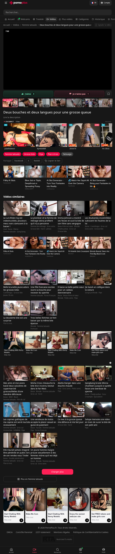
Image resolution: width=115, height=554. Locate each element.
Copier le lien (54, 160)
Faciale (39, 428)
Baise (10, 229)
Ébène (15, 229)
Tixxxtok (39, 19)
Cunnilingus (95, 226)
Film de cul (21, 399)
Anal (5, 229)
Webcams (25, 19)
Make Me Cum (31, 350)
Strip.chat (7, 355)
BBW (11, 397)
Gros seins (51, 226)
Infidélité (16, 430)
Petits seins (68, 298)
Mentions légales (62, 532)
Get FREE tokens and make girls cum (100, 351)
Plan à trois (53, 154)
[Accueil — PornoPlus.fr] (18, 2)
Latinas (48, 229)
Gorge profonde (91, 293)
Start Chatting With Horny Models (13, 351)
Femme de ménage (38, 226)
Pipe (41, 154)
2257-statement (43, 532)
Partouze (34, 329)
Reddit (37, 160)
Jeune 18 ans (8, 295)
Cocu (104, 394)
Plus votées (67, 19)
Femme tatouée (29, 25)
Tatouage (67, 154)
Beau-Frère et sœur (65, 226)
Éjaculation (98, 397)
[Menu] (5, 2)
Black (16, 397)
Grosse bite (29, 154)
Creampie (89, 397)
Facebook (18, 160)
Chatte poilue (63, 229)
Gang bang (21, 232)
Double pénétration (16, 458)
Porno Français (50, 295)
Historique (100, 19)
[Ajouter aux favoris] (108, 94)
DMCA (9, 532)
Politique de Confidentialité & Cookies (90, 532)
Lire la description (11, 117)
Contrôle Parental (24, 532)
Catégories (84, 19)
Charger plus (57, 471)
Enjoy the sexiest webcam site (77, 515)
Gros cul (72, 229)
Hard (43, 229)
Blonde (77, 226)
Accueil (11, 19)
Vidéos (53, 19)
